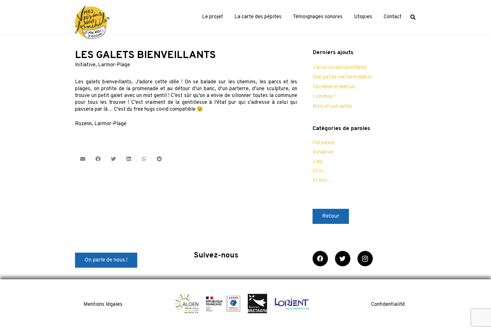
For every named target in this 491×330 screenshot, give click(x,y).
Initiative (85, 65)
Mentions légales (103, 304)
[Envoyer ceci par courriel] (82, 159)
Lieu (318, 161)
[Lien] (92, 22)
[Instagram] (365, 258)
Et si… (320, 171)
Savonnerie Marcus (334, 87)
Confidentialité (388, 304)
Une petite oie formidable (342, 77)
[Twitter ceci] (113, 159)
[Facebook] (320, 258)
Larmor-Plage (114, 65)
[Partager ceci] (98, 159)
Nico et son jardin (332, 106)
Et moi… (322, 180)
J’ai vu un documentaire (340, 67)
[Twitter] (342, 258)
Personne (323, 143)
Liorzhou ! (324, 96)
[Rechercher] (413, 17)
